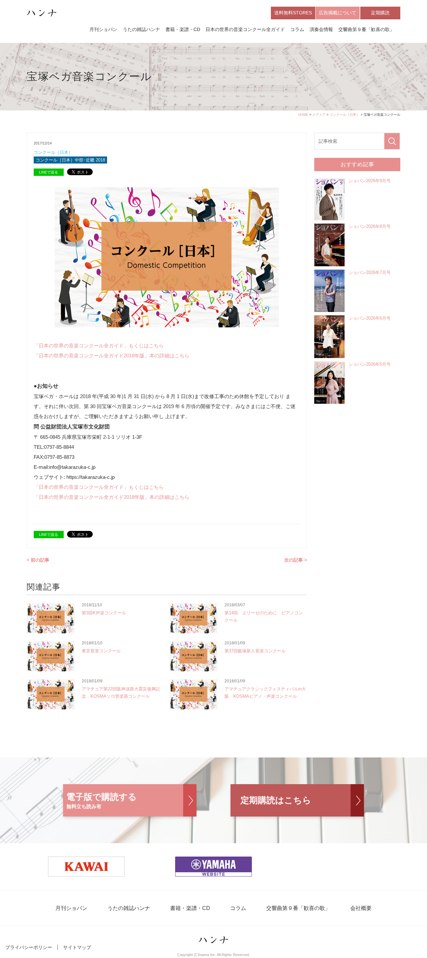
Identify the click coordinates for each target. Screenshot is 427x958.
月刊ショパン (103, 29)
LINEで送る (48, 172)
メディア (319, 114)
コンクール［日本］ (345, 114)
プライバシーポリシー (28, 947)
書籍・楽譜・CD (182, 29)
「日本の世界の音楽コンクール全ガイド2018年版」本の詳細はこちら (111, 355)
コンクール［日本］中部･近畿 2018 (70, 160)
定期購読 (380, 12)
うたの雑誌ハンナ (141, 29)
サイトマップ (77, 947)
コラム (297, 29)
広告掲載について (337, 12)
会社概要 (361, 908)
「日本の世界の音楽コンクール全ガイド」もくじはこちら (99, 345)
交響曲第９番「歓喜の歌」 (366, 29)
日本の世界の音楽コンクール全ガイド (245, 29)
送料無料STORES (293, 12)
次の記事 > (295, 560)
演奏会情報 (321, 29)
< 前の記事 (38, 560)
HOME (303, 114)
